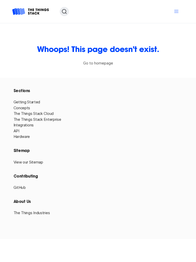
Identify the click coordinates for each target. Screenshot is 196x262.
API (16, 130)
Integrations (24, 125)
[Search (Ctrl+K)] (64, 11)
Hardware (22, 136)
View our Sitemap (28, 162)
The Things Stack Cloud (34, 113)
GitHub (20, 187)
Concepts (22, 107)
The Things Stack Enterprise (37, 119)
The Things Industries (32, 212)
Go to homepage (98, 63)
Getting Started (27, 102)
